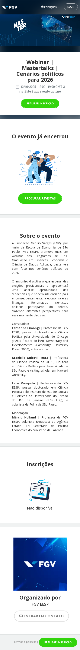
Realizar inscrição (40, 103)
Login (70, 6)
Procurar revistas (40, 198)
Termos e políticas (25, 642)
